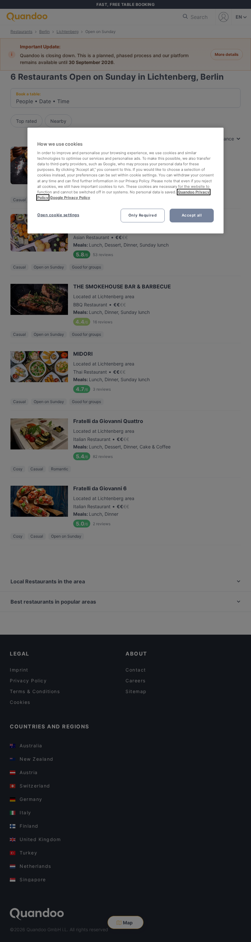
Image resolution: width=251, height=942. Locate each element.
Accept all (192, 215)
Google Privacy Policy (70, 197)
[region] (125, 180)
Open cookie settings (58, 215)
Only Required (142, 215)
